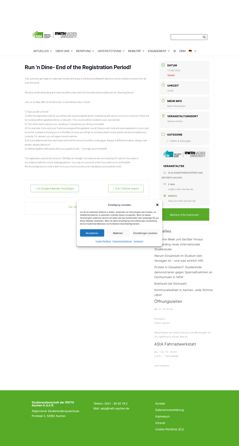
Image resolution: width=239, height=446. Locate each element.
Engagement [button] (157, 51)
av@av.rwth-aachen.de (180, 189)
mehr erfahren (161, 365)
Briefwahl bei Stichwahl (170, 283)
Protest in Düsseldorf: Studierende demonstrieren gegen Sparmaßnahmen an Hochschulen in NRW (183, 272)
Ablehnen (118, 233)
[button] (157, 204)
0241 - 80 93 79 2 (116, 403)
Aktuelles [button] (41, 51)
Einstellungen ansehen (145, 233)
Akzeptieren (92, 233)
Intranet (160, 423)
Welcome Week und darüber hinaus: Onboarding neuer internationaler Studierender (178, 244)
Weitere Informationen (184, 214)
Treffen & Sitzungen (180, 140)
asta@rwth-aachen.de (114, 408)
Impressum (138, 241)
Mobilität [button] (134, 51)
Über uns (62, 51)
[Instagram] (175, 51)
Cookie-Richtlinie (103, 241)
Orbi (182, 51)
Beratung (83, 51)
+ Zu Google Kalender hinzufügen (54, 188)
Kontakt (160, 403)
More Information (176, 106)
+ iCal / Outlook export (126, 188)
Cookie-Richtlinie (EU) (169, 429)
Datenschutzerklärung (122, 241)
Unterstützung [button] (109, 51)
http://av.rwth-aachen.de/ (182, 200)
